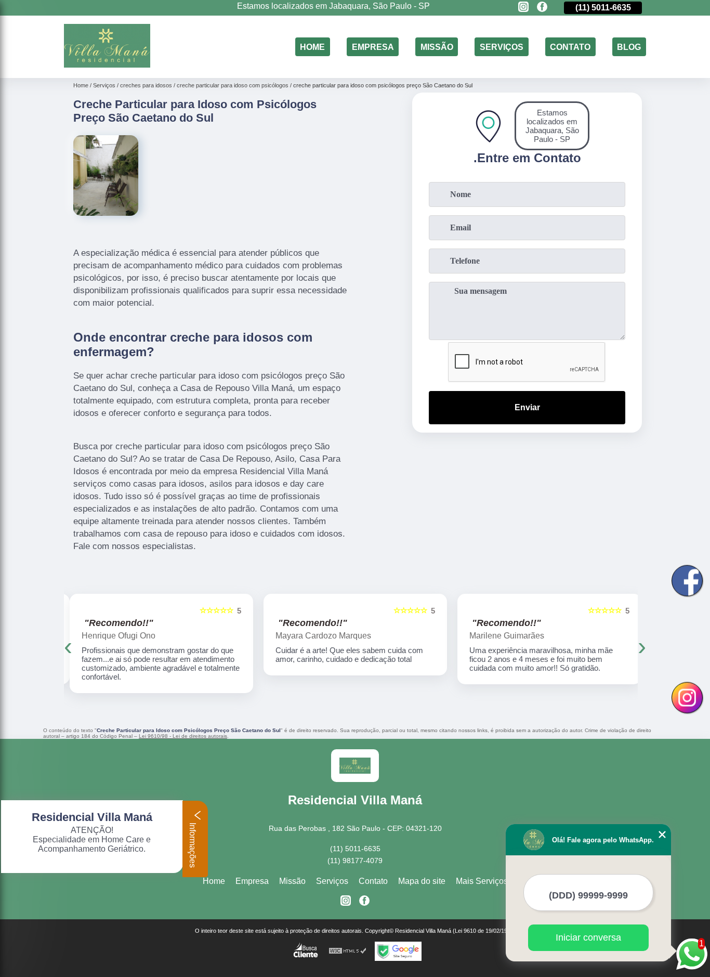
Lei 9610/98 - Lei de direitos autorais (183, 736)
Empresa (373, 46)
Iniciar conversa (588, 937)
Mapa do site (421, 881)
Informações (192, 844)
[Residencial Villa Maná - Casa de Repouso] (107, 64)
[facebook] (542, 8)
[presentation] (68, 646)
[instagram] (523, 8)
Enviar (527, 407)
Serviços (501, 46)
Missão (436, 46)
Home (312, 46)
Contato (570, 46)
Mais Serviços (482, 881)
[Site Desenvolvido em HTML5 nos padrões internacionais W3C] (347, 951)
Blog (629, 46)
